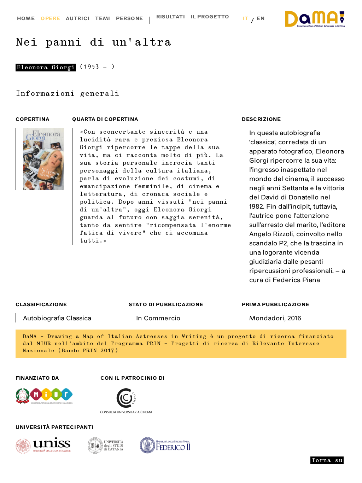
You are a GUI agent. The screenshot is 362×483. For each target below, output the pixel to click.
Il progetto (210, 16)
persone (129, 18)
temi (102, 18)
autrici (77, 18)
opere (50, 18)
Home (26, 18)
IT (245, 18)
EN (260, 18)
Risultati (170, 16)
